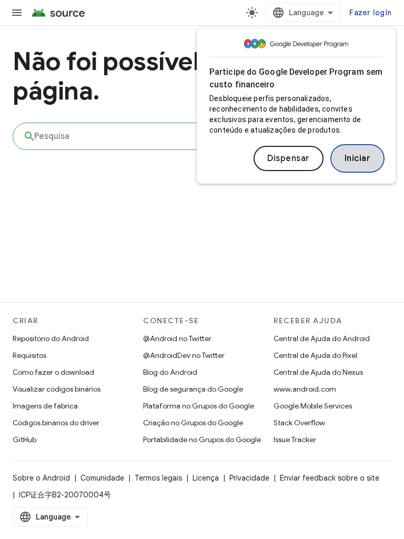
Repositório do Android (51, 338)
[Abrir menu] (16, 12)
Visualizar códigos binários (56, 389)
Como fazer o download (53, 372)
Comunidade (102, 478)
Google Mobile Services (313, 406)
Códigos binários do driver (56, 422)
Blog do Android (170, 372)
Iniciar (358, 158)
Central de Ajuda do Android (322, 338)
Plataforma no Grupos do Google (198, 406)
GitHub (24, 439)
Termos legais (158, 478)
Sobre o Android (41, 478)
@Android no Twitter (177, 338)
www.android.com (305, 389)
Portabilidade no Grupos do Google (202, 439)
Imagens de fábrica (45, 406)
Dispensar (288, 158)
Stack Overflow (299, 422)
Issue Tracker (295, 439)
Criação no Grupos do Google (193, 422)
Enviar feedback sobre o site (329, 478)
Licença (206, 478)
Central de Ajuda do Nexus (318, 372)
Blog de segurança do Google (193, 389)
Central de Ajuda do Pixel (315, 355)
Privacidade (249, 478)
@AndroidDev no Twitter (184, 355)
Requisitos (29, 355)
